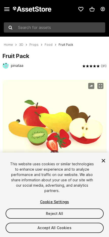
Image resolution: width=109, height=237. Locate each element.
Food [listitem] (48, 45)
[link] (81, 9)
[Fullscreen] (100, 86)
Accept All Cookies (54, 228)
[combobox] (54, 27)
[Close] (103, 160)
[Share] (91, 86)
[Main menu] (7, 9)
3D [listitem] (21, 45)
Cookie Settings (54, 202)
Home (8, 45)
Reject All (54, 213)
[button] (92, 9)
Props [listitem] (34, 45)
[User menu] (102, 9)
